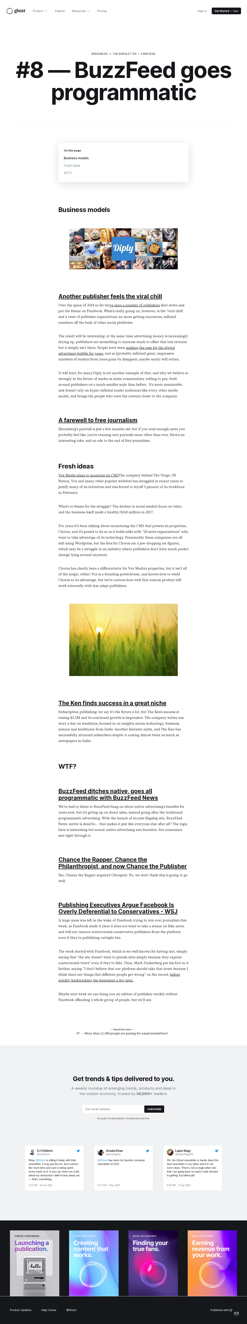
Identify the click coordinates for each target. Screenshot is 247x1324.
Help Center (48, 1310)
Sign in (202, 11)
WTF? (68, 173)
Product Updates (20, 1310)
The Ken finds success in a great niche (112, 703)
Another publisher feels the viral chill (110, 296)
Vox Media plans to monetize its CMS (88, 475)
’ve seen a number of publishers (134, 305)
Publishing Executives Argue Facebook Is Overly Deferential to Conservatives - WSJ (118, 908)
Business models (76, 158)
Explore (60, 11)
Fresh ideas (72, 165)
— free (226, 10)
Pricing (102, 11)
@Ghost (71, 1310)
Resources (99, 53)
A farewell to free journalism (97, 420)
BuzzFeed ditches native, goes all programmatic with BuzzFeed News (108, 794)
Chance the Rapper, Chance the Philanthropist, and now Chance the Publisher (122, 863)
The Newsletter (125, 53)
